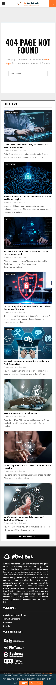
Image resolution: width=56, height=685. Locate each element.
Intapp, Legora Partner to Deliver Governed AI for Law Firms (27, 467)
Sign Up (6, 626)
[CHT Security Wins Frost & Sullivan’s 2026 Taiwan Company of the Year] (28, 288)
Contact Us (7, 622)
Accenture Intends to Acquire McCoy (21, 413)
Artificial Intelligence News (14, 615)
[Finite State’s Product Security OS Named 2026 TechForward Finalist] (28, 126)
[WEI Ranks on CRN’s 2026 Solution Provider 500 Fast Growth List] (28, 343)
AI (6, 219)
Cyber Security (10, 164)
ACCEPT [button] (24, 683)
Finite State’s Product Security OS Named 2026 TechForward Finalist (26, 146)
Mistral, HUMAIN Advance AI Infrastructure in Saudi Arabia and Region (28, 198)
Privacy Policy (47, 674)
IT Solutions (9, 329)
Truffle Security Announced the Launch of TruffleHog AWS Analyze (23, 519)
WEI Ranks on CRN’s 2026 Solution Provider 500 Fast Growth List (26, 363)
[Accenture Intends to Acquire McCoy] (28, 395)
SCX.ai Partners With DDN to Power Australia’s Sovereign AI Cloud (26, 253)
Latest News (10, 104)
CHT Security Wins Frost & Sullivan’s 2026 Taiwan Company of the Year (27, 308)
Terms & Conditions (11, 619)
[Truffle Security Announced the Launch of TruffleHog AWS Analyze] (28, 499)
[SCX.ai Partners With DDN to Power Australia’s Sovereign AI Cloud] (28, 233)
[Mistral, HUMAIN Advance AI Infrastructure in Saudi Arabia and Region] (28, 178)
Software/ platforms (12, 112)
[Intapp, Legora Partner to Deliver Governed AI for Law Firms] (28, 447)
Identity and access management (16, 485)
